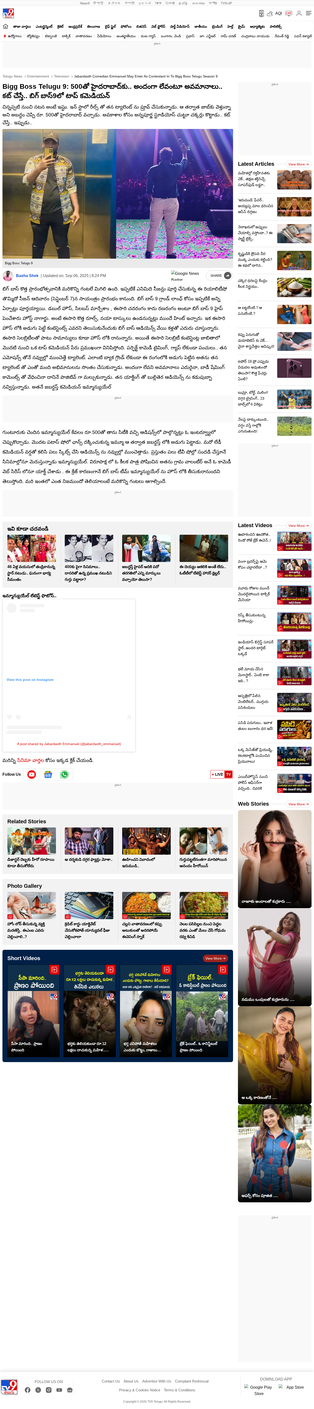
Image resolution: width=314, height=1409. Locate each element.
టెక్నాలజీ (51, 36)
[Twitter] (38, 1390)
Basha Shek (27, 276)
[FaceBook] (27, 1390)
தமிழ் (183, 3)
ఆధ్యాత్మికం (257, 26)
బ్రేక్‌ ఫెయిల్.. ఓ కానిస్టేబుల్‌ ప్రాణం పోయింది (198, 1046)
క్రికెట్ (60, 26)
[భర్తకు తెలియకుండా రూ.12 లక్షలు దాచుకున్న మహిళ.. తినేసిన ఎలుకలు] (90, 1011)
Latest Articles (256, 164)
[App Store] (293, 1390)
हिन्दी (98, 3)
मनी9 (213, 3)
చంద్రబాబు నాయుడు (255, 36)
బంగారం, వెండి (171, 36)
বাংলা (158, 3)
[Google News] (70, 1390)
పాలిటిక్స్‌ (276, 26)
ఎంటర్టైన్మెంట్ (44, 26)
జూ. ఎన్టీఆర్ (208, 36)
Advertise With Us (156, 1381)
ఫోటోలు (126, 26)
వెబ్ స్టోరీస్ (158, 26)
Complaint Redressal (192, 1381)
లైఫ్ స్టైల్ (110, 26)
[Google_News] (48, 774)
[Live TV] (287, 13)
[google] (187, 275)
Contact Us (111, 1381)
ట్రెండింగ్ (217, 26)
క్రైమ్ (241, 26)
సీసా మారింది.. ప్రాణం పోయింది (26, 1046)
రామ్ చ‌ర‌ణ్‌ (228, 36)
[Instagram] (49, 1390)
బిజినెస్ (141, 26)
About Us (131, 1381)
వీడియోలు (104, 36)
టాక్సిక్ (66, 36)
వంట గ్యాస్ (148, 36)
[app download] (259, 13)
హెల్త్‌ (230, 26)
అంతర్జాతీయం (126, 36)
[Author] (7, 275)
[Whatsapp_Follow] (64, 774)
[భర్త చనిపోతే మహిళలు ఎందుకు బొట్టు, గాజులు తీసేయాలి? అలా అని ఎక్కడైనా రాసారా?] (146, 1011)
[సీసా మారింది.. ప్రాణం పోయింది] (33, 1011)
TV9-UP (226, 3)
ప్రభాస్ (190, 36)
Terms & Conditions (179, 1390)
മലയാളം (198, 3)
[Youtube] (32, 774)
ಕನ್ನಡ (114, 3)
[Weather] (269, 13)
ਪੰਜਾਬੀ (170, 3)
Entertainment (37, 76)
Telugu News (12, 76)
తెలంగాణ (93, 26)
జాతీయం (201, 26)
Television (61, 76)
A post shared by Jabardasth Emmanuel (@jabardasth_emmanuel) (69, 744)
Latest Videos (255, 525)
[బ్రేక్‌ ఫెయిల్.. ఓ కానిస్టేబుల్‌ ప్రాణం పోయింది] (202, 1011)
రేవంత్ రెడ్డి (282, 36)
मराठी (129, 3)
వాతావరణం (84, 36)
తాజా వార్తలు (22, 26)
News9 (85, 3)
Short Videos (23, 958)
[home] (5, 26)
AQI (278, 13)
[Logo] (8, 13)
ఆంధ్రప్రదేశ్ (75, 26)
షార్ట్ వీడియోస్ (180, 26)
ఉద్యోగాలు (15, 36)
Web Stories (253, 804)
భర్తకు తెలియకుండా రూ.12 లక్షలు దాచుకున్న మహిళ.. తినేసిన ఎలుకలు (86, 1047)
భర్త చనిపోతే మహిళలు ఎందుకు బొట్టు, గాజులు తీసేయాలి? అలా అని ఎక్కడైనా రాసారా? (140, 1047)
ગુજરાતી (144, 3)
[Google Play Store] (259, 1390)
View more (213, 958)
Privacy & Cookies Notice (139, 1390)
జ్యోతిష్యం (33, 36)
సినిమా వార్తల (30, 760)
